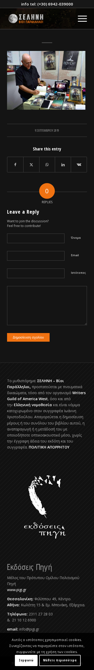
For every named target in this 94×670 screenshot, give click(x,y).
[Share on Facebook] (15, 164)
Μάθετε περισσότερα (60, 660)
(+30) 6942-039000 (55, 4)
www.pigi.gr (16, 589)
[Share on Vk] (79, 164)
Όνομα (76, 238)
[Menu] (80, 18)
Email (75, 255)
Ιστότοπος (78, 273)
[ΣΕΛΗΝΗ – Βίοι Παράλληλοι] (39, 18)
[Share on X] (31, 164)
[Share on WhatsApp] (47, 164)
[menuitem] (80, 18)
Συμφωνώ (26, 660)
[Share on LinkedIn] (63, 164)
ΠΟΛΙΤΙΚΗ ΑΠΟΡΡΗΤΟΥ (49, 447)
